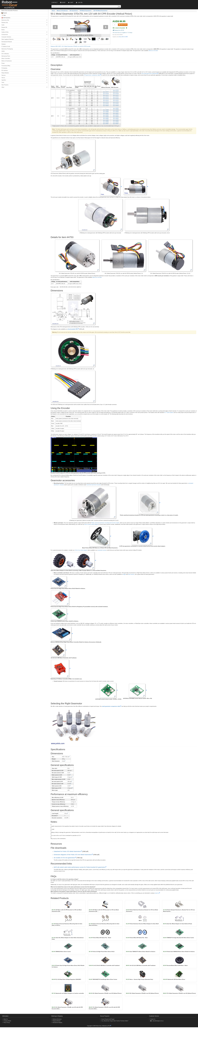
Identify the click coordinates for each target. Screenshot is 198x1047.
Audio (3, 25)
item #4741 (106, 95)
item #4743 (106, 98)
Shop (63, 2)
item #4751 (116, 95)
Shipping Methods (56, 1020)
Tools (3, 82)
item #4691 (116, 113)
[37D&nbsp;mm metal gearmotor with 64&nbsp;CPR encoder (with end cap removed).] (100, 215)
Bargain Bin (4, 27)
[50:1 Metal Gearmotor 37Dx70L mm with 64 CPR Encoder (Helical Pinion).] (77, 255)
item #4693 (116, 116)
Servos (3, 77)
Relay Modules (5, 72)
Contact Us (152, 1019)
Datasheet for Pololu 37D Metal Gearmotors (67, 851)
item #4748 (106, 93)
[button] (55, 31)
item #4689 (106, 111)
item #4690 (116, 108)
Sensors (4, 75)
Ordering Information (57, 1019)
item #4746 (106, 104)
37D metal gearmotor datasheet (149, 73)
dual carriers (131, 574)
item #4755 (116, 102)
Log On (79, 2)
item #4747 (106, 92)
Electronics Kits (5, 20)
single (124, 574)
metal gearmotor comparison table (111, 706)
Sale (4, 15)
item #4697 (116, 123)
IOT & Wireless (5, 53)
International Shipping (57, 1022)
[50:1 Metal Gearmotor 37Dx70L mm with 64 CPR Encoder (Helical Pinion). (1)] (123, 255)
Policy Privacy (6, 1022)
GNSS (3, 51)
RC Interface (5, 70)
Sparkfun (4, 80)
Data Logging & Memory (7, 39)
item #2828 (116, 105)
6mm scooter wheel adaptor (91, 524)
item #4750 (116, 90)
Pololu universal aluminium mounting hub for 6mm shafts (105, 522)
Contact (55, 2)
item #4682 (106, 115)
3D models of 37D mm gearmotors (64, 857)
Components (5, 34)
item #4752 (116, 97)
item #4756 (116, 104)
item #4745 (106, 102)
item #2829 (106, 105)
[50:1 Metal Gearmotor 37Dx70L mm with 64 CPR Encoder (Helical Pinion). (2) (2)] (170, 255)
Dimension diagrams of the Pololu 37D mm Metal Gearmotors (73, 854)
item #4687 (106, 123)
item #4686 (106, 122)
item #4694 (116, 118)
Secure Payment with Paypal (107, 1019)
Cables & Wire (5, 32)
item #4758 (116, 93)
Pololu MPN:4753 (122, 36)
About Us (5, 1019)
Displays (4, 44)
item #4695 (116, 120)
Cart (71, 2)
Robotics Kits (5, 22)
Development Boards (7, 41)
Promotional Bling (6, 65)
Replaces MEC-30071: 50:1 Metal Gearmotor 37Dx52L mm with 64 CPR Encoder (70, 46)
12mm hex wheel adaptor (81, 550)
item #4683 (106, 116)
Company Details (7, 1020)
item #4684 (106, 118)
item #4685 (106, 120)
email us (157, 893)
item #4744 (106, 100)
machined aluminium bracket (93, 484)
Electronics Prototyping (7, 48)
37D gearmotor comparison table (92, 75)
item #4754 (116, 100)
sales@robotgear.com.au (157, 1020)
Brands (5, 13)
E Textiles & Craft (6, 46)
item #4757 (116, 92)
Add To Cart (123, 24)
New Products (5, 84)
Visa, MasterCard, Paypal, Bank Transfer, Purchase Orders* (114, 1020)
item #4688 (106, 110)
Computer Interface (6, 36)
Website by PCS (106, 1025)
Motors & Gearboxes (7, 60)
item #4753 (116, 98)
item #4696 (116, 122)
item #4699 (116, 111)
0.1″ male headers (168, 412)
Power (3, 63)
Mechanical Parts (6, 56)
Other (3, 87)
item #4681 (106, 113)
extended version (102, 550)
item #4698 (116, 110)
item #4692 (116, 115)
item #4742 (106, 97)
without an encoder (153, 50)
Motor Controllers (6, 58)
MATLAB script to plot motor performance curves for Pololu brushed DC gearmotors (79, 867)
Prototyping (4, 68)
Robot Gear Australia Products (10, 10)
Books (3, 29)
